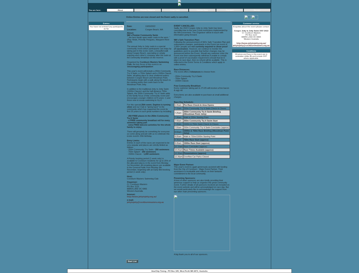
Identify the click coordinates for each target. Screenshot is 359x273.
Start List (132, 261)
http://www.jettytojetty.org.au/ (142, 196)
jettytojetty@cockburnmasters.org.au (145, 202)
